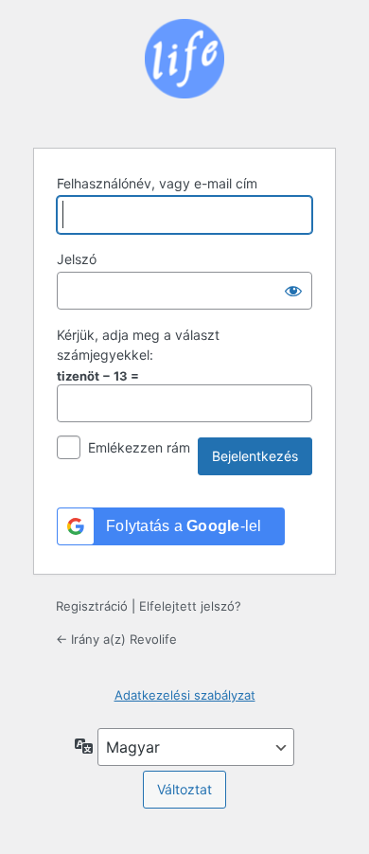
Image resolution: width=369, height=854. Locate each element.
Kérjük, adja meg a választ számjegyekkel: (138, 345)
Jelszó (77, 259)
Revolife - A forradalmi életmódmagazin (184, 72)
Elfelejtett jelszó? (190, 606)
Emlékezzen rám (139, 447)
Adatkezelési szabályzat (184, 695)
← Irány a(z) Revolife (116, 639)
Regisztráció (92, 606)
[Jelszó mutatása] (293, 291)
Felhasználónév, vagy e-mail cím (157, 183)
